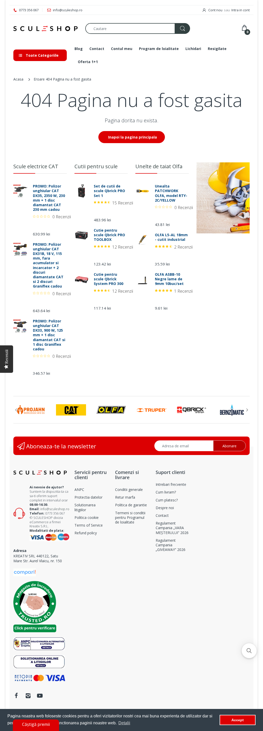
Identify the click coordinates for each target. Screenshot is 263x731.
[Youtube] (40, 696)
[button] (249, 650)
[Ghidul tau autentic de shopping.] (24, 571)
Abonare (229, 445)
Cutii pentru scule (96, 166)
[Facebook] (16, 696)
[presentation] (15, 410)
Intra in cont (240, 10)
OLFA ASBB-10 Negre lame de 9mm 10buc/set (169, 279)
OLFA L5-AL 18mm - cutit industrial (171, 237)
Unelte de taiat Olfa (158, 166)
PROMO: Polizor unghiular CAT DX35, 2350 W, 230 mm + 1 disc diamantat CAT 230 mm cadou (49, 198)
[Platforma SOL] (39, 661)
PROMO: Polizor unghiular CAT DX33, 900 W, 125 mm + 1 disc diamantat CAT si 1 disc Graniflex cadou (49, 335)
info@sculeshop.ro (54, 509)
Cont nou (215, 10)
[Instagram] (28, 696)
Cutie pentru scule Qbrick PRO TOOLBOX (109, 235)
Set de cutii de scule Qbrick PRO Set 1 (109, 191)
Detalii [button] (124, 723)
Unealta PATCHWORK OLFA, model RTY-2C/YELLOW (171, 193)
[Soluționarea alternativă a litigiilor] (39, 643)
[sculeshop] (45, 28)
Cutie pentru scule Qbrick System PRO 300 (108, 279)
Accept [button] (237, 720)
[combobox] (137, 28)
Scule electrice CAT (35, 166)
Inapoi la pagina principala (132, 137)
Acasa (18, 79)
